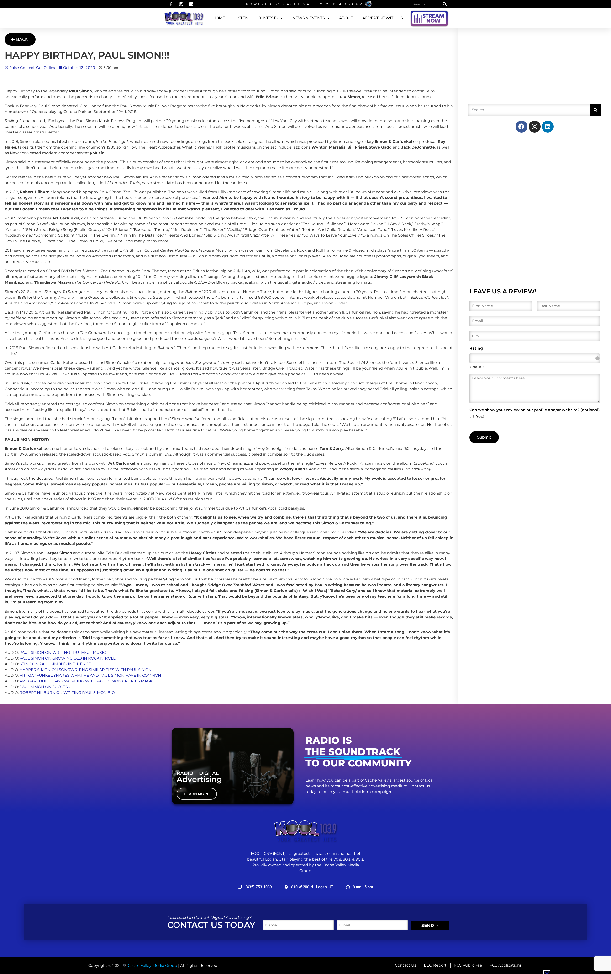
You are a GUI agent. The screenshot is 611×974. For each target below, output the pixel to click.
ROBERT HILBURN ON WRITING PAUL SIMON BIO (67, 692)
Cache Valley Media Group (323, 4)
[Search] (445, 4)
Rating (476, 348)
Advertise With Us (383, 18)
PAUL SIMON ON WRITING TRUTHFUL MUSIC (63, 652)
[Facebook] (521, 127)
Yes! (480, 416)
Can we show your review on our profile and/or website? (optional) (534, 410)
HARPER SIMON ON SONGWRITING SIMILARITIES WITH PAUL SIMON (86, 669)
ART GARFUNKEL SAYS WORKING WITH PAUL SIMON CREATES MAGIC (87, 681)
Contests (268, 18)
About (346, 18)
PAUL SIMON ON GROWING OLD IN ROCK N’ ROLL (67, 658)
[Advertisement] (503, 68)
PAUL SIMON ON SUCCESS (45, 687)
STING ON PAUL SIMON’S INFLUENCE (55, 664)
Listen (241, 18)
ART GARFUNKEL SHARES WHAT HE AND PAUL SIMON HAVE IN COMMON (90, 675)
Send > (429, 925)
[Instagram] (535, 127)
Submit (484, 437)
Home (219, 18)
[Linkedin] (548, 127)
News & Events (308, 18)
